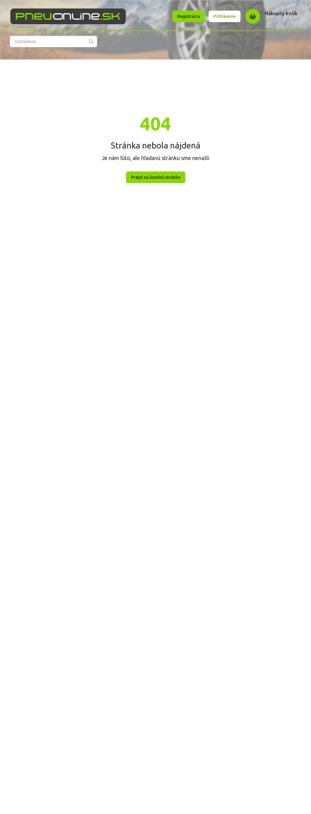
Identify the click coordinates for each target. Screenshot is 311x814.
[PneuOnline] (68, 16)
